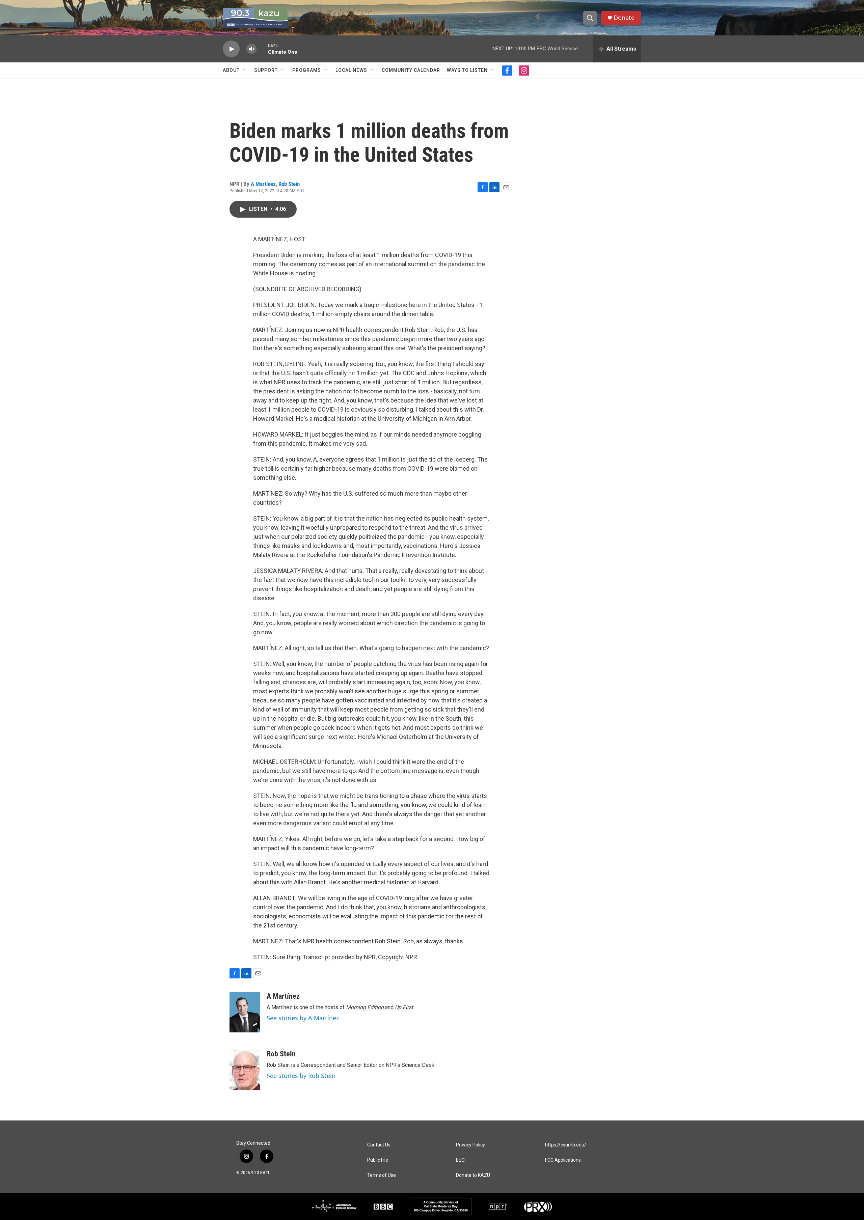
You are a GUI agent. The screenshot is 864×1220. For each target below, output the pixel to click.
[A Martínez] (245, 1012)
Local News (351, 70)
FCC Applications (563, 1160)
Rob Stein (289, 184)
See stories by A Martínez (303, 1018)
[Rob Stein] (245, 1070)
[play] (231, 49)
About (231, 70)
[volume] (251, 49)
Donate (624, 17)
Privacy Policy (470, 1144)
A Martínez (263, 184)
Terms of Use (381, 1175)
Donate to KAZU (473, 1175)
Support (266, 70)
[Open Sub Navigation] (244, 70)
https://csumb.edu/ (565, 1144)
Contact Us (378, 1144)
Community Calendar (411, 70)
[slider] (262, 48)
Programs (306, 70)
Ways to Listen (467, 70)
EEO (460, 1160)
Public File (377, 1160)
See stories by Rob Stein (301, 1076)
